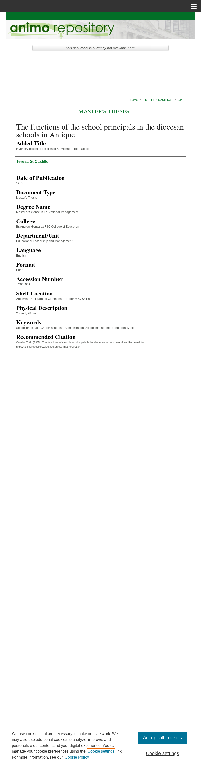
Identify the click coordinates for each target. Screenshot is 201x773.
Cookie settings (101, 751)
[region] (100, 745)
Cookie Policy (77, 757)
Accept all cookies (162, 737)
